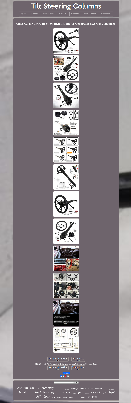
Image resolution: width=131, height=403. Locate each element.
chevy (74, 388)
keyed (112, 392)
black (46, 392)
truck (38, 392)
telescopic (77, 397)
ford (80, 392)
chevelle (87, 393)
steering (48, 388)
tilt (32, 388)
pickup (67, 389)
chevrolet (22, 392)
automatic (96, 392)
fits (63, 392)
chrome (92, 396)
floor (46, 396)
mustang (65, 397)
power (58, 397)
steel (105, 389)
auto (38, 389)
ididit (83, 397)
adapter (74, 393)
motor (58, 393)
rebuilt (83, 388)
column (22, 388)
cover (71, 397)
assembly (112, 389)
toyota (68, 393)
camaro (31, 393)
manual (98, 389)
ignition (105, 393)
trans (53, 397)
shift (38, 396)
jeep (52, 393)
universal (59, 389)
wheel (90, 388)
